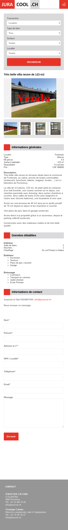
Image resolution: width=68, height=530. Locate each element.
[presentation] (8, 98)
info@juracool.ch (42, 299)
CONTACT (10, 486)
